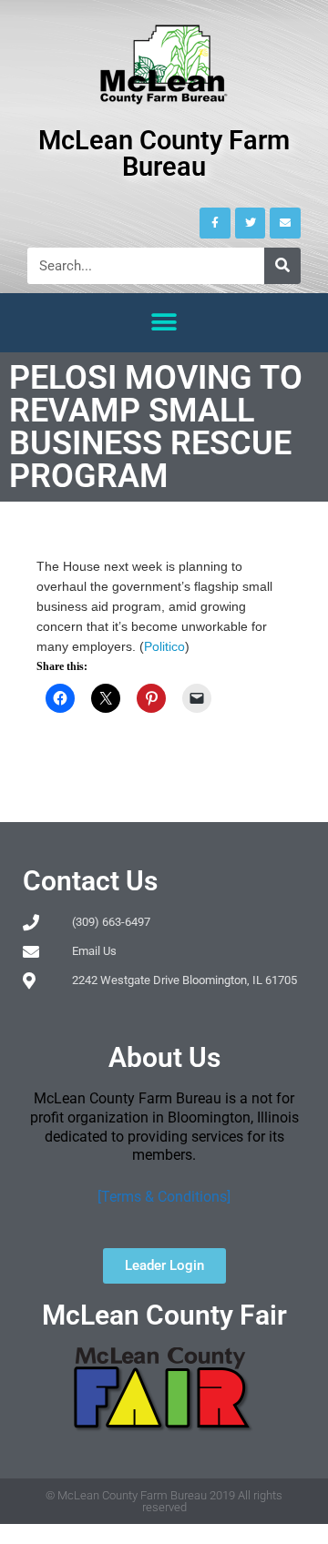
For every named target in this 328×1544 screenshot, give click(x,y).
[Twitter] (250, 223)
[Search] (282, 266)
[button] (164, 322)
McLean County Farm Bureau (164, 153)
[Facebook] (215, 223)
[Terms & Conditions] (164, 1196)
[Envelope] (285, 223)
